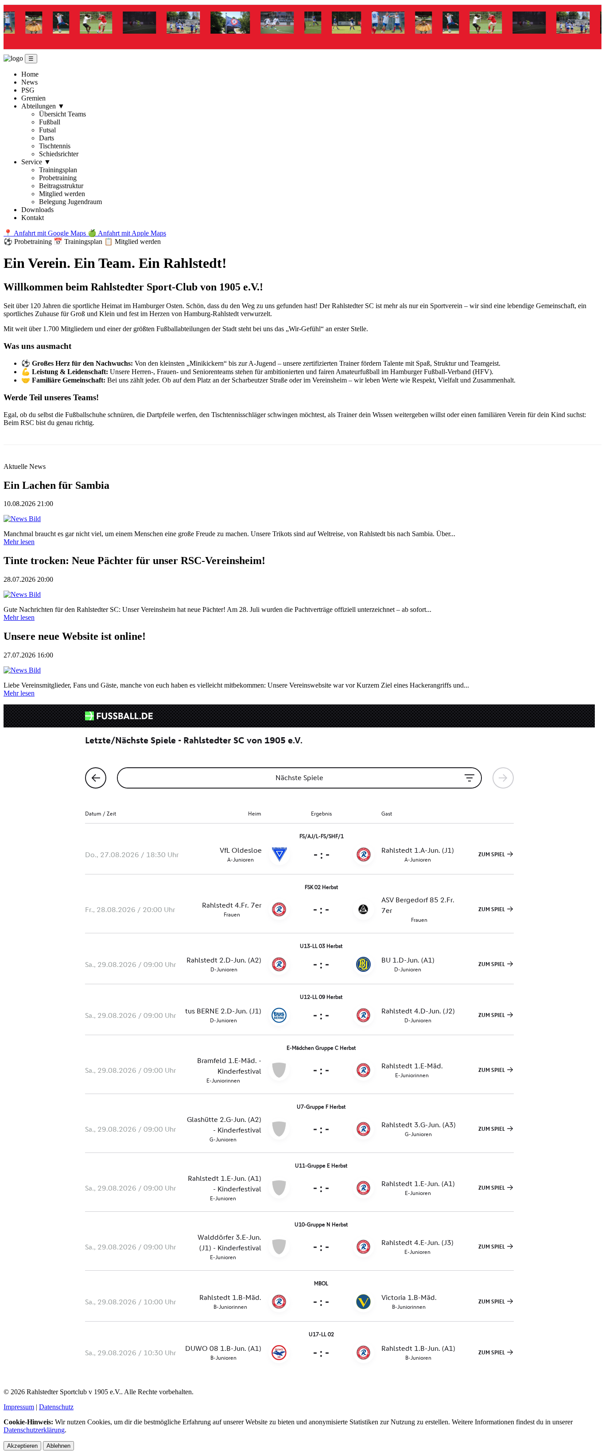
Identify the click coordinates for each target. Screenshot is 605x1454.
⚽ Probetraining (29, 241)
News (29, 82)
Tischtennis (54, 146)
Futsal (47, 130)
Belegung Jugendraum (70, 201)
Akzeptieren (22, 1445)
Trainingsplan (58, 170)
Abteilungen (43, 106)
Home (30, 74)
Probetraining (58, 178)
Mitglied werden (62, 193)
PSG (28, 90)
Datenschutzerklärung (34, 1430)
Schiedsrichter (58, 154)
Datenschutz (56, 1407)
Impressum (19, 1407)
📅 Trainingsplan (79, 241)
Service (36, 162)
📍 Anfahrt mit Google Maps (46, 233)
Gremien (33, 98)
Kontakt (32, 217)
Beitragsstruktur (61, 185)
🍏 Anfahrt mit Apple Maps (127, 233)
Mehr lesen (19, 541)
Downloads (37, 209)
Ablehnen (58, 1445)
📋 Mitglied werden (132, 241)
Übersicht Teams (62, 114)
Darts (46, 138)
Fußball (49, 122)
